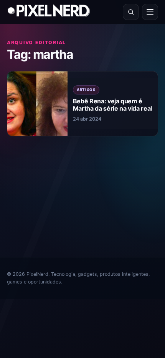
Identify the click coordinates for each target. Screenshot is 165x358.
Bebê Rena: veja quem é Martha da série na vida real (112, 104)
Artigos (86, 90)
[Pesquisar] (131, 12)
